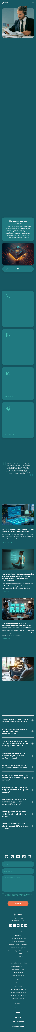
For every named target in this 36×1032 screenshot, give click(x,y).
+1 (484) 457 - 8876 (18, 920)
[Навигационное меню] (33, 2)
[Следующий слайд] (34, 469)
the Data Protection (20, 896)
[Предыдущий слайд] (2, 469)
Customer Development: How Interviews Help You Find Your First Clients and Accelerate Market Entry (17, 625)
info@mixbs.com (18, 918)
